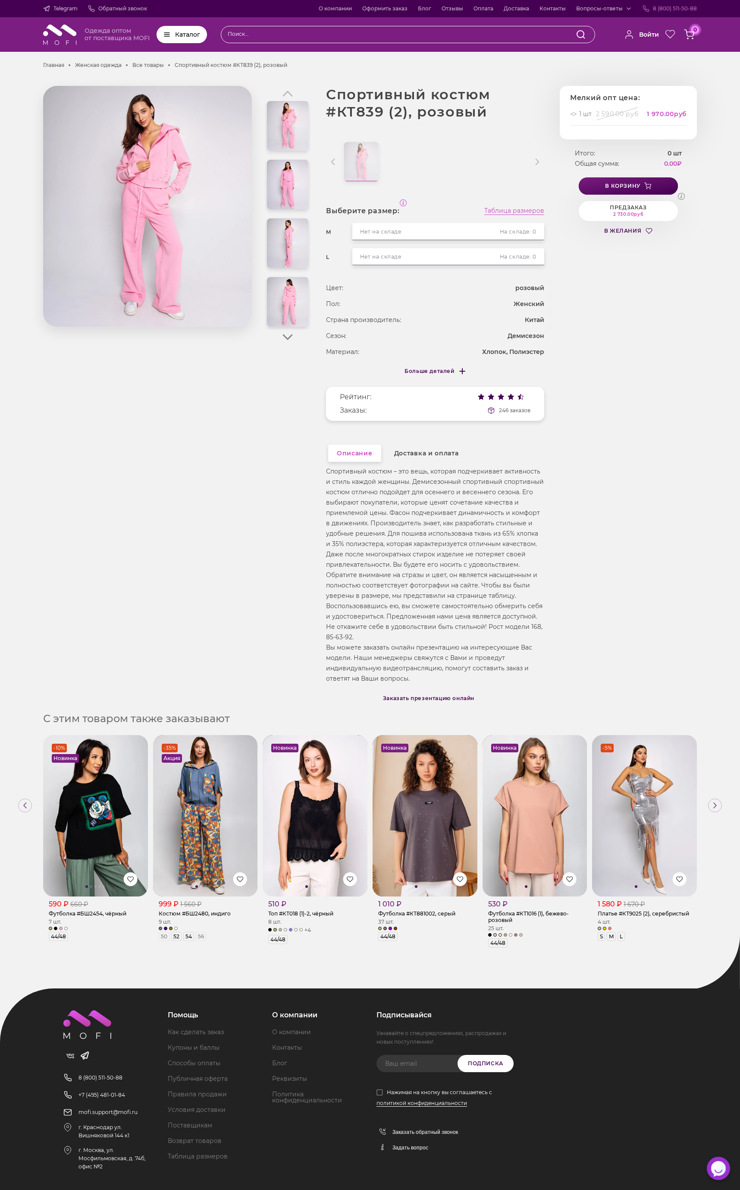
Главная (53, 65)
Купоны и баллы (193, 1047)
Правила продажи (197, 1094)
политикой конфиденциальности (421, 1103)
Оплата (483, 8)
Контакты (552, 8)
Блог (424, 8)
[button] (287, 337)
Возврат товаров (195, 1141)
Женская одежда (98, 65)
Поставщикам (190, 1125)
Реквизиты (289, 1079)
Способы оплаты (194, 1063)
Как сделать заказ (196, 1032)
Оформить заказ (385, 8)
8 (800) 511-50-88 (675, 8)
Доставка (516, 8)
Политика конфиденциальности (307, 1097)
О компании (335, 8)
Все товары (148, 65)
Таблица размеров (514, 211)
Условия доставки (197, 1110)
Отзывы (452, 8)
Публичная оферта (198, 1079)
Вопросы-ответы (599, 8)
